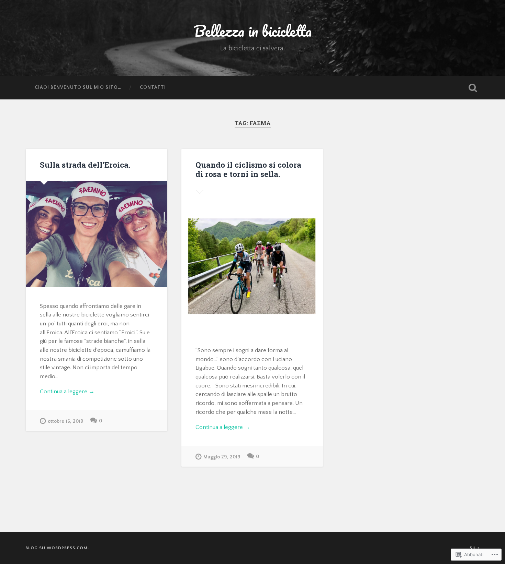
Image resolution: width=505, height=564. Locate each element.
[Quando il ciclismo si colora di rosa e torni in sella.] (252, 261)
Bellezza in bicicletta (253, 31)
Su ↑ (475, 547)
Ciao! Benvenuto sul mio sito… (78, 87)
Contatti (153, 87)
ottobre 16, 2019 (65, 421)
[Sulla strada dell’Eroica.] (96, 234)
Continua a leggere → (67, 391)
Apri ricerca (473, 87)
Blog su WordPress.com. (57, 547)
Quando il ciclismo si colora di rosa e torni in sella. (248, 169)
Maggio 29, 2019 (221, 457)
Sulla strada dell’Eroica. (85, 164)
